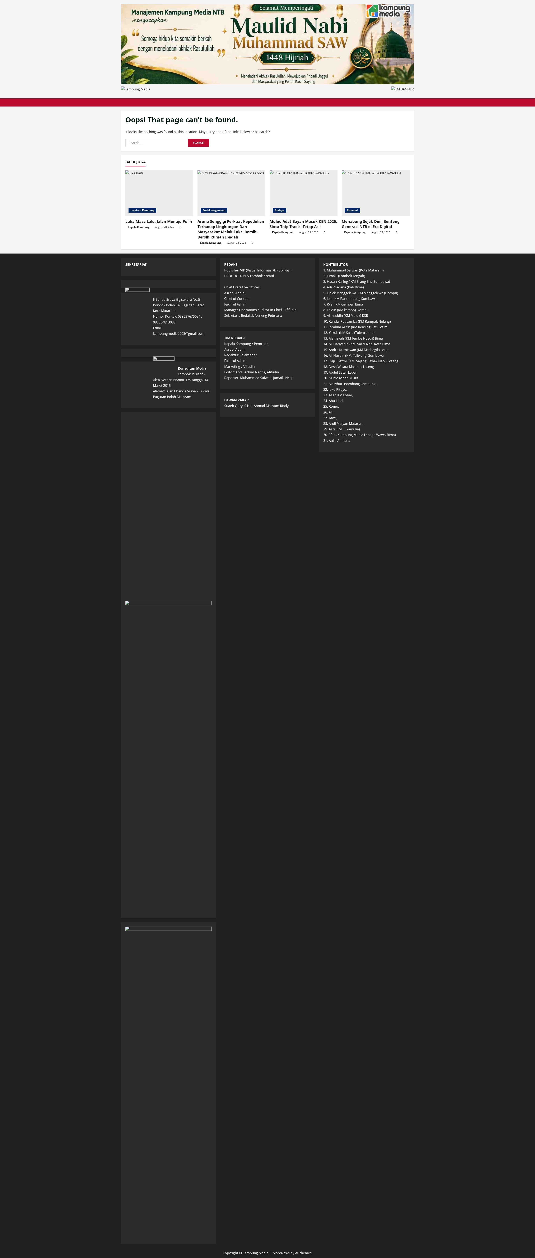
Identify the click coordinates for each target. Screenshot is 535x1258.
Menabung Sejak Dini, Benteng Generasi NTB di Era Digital (371, 224)
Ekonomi (352, 210)
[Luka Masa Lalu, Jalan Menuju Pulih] (159, 193)
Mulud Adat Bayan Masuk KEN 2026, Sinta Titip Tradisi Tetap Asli (303, 224)
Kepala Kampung (138, 227)
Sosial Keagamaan (214, 210)
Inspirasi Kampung (142, 210)
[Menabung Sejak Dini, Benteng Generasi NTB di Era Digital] (376, 193)
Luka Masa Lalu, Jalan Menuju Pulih (158, 221)
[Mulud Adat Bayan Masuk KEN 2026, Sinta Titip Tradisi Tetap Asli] (304, 193)
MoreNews (281, 1253)
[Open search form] (412, 102)
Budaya (279, 210)
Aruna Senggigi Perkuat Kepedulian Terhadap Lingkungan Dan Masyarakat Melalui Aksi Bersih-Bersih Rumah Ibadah (230, 229)
